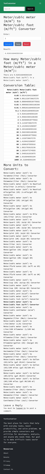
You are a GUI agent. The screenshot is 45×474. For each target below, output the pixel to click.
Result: (7, 49)
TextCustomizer (10, 3)
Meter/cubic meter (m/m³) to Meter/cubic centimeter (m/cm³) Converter (19, 310)
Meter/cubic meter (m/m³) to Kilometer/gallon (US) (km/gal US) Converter (21, 343)
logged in (21, 408)
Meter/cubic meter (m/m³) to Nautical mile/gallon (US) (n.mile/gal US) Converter (22, 192)
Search (30, 9)
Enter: (7, 34)
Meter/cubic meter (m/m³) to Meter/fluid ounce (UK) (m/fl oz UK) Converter (22, 274)
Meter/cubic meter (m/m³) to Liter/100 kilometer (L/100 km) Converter (19, 329)
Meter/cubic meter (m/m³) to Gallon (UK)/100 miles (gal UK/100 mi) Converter (21, 381)
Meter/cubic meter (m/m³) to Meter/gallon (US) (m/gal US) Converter (18, 250)
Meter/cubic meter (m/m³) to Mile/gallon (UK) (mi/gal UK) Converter (18, 208)
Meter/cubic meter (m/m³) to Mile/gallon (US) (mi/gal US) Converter (18, 200)
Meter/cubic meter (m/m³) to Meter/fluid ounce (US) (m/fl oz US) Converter (22, 266)
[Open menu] (40, 3)
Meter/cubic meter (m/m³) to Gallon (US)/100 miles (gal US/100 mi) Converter (21, 368)
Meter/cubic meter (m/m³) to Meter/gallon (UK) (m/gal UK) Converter (18, 258)
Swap (18, 44)
